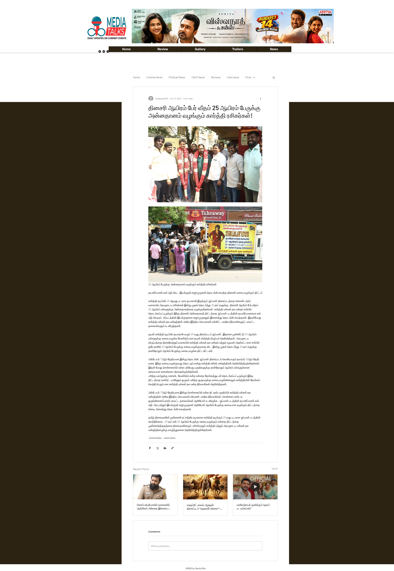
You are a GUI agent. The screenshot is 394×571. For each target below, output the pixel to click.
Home (136, 77)
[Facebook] (99, 51)
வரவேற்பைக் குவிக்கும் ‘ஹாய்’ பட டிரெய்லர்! (253, 506)
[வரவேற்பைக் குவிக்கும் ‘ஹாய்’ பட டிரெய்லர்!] (255, 486)
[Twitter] (104, 51)
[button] (200, 49)
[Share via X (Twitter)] (157, 448)
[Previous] (139, 26)
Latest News (169, 437)
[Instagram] (108, 51)
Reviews (216, 77)
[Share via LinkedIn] (164, 448)
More (248, 77)
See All (275, 468)
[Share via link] (172, 448)
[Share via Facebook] (149, 448)
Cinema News (154, 77)
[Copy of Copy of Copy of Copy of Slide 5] (232, 36)
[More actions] (260, 98)
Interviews (233, 77)
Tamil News (198, 77)
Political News (177, 77)
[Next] (326, 26)
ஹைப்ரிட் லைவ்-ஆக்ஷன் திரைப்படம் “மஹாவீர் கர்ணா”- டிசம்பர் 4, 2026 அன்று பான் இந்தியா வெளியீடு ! (203, 506)
